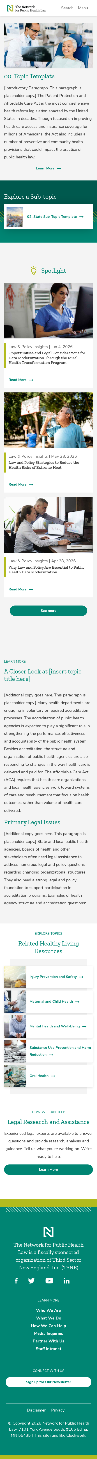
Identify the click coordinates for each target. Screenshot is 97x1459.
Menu (83, 8)
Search (67, 8)
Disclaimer (36, 1410)
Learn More (45, 168)
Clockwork (75, 1435)
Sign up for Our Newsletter (48, 1382)
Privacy (58, 1410)
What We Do (48, 1318)
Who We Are (48, 1310)
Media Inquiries (48, 1333)
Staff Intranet (48, 1348)
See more (48, 610)
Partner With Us (48, 1341)
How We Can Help (48, 1325)
